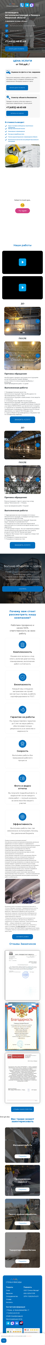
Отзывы (8, 1299)
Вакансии (9, 1293)
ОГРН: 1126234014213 (31, 1296)
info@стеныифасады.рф (14, 1316)
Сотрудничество (12, 1296)
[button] (16, 48)
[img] (12, 5)
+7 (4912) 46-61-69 (15, 41)
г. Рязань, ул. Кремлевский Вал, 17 (17, 1310)
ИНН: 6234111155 (29, 1293)
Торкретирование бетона (22, 1250)
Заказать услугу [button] (22, 420)
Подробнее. (29, 1336)
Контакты (9, 1302)
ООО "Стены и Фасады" (31, 1290)
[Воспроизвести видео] (22, 262)
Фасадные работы (22, 1145)
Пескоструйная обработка (22, 1214)
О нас (8, 1290)
